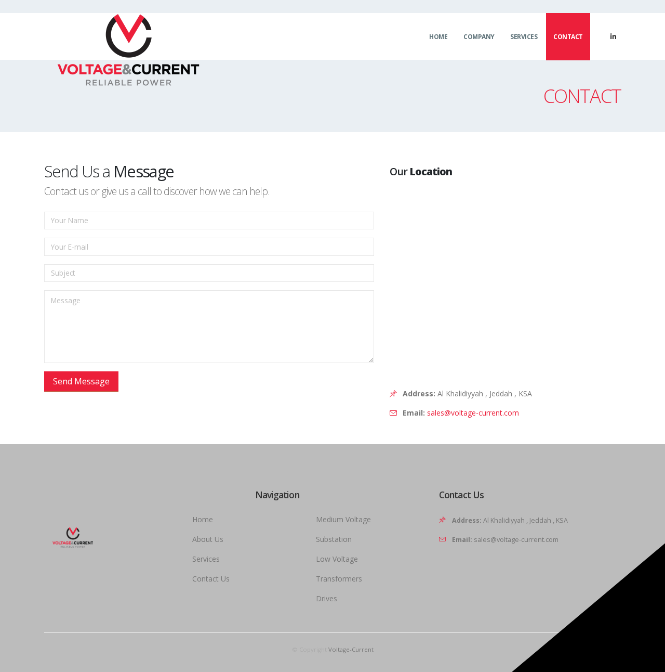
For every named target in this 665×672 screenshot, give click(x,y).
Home (438, 36)
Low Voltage (337, 559)
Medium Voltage (343, 519)
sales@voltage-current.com (473, 413)
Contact (568, 36)
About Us (207, 539)
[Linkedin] (613, 36)
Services (523, 36)
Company (479, 36)
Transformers (339, 579)
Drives (326, 598)
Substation (334, 539)
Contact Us (211, 579)
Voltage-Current (351, 649)
